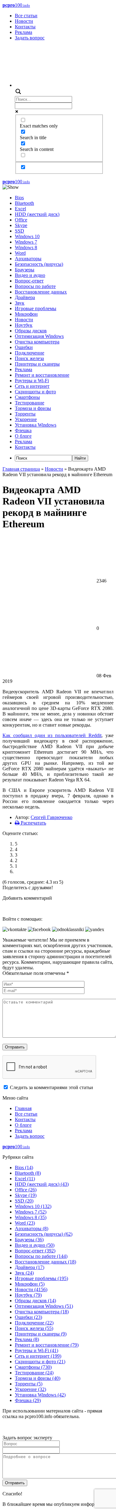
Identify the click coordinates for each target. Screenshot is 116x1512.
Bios (19, 197)
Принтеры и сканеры (37, 364)
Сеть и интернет (32, 386)
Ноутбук (23, 325)
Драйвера (25, 297)
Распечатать (32, 822)
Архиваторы (28, 258)
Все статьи (26, 15)
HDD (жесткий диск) (37, 214)
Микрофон (26, 314)
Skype (21, 225)
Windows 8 (26, 247)
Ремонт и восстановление (42, 375)
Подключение (29, 352)
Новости (24, 21)
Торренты (25, 413)
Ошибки (24, 347)
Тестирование (29, 402)
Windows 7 (26, 242)
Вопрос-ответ (29, 280)
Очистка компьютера (37, 341)
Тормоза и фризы (33, 408)
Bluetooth (24, 203)
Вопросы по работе (35, 286)
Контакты (25, 26)
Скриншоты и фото (35, 391)
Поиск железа (29, 358)
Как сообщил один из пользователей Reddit (51, 735)
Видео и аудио (30, 275)
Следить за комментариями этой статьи (51, 1087)
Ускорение (26, 419)
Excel (20, 208)
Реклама (23, 32)
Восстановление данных (41, 291)
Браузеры (24, 269)
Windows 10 (27, 236)
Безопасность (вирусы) (39, 264)
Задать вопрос (30, 37)
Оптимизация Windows (39, 336)
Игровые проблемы (35, 308)
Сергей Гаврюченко (51, 817)
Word (20, 253)
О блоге (23, 436)
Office (21, 219)
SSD (19, 230)
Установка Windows (35, 425)
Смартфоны (27, 397)
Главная (23, 1108)
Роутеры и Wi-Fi (32, 380)
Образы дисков (31, 330)
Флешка (23, 430)
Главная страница (21, 469)
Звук (19, 303)
